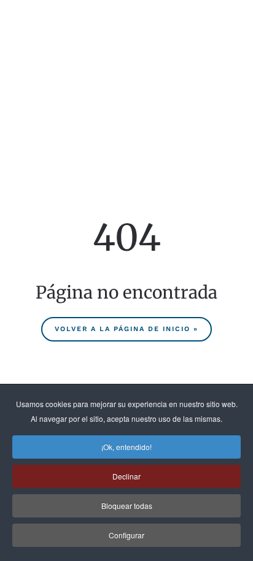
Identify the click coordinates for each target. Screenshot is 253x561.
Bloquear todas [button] (126, 505)
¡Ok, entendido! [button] (126, 446)
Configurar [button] (126, 535)
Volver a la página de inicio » (126, 329)
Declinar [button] (126, 476)
